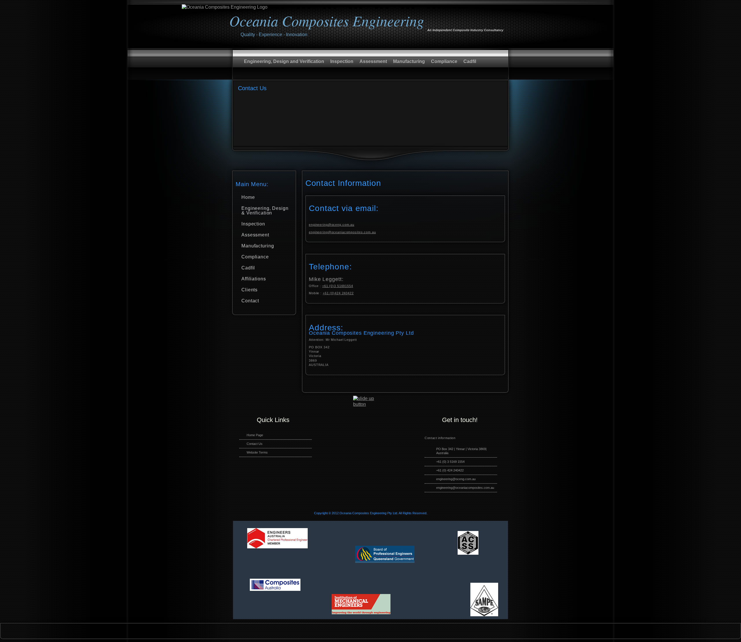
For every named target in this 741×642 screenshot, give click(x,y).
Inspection (341, 61)
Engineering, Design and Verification (284, 61)
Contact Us (255, 443)
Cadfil (469, 61)
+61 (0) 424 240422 (450, 470)
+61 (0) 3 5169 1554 (450, 461)
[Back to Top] (367, 404)
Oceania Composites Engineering (326, 20)
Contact (250, 300)
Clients (249, 289)
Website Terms (257, 452)
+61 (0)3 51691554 (337, 286)
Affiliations (253, 278)
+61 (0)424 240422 (338, 293)
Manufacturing (409, 61)
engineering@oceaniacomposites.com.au (342, 232)
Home (248, 197)
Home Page (255, 435)
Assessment (373, 61)
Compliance (444, 61)
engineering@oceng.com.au (331, 224)
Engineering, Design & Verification (265, 210)
